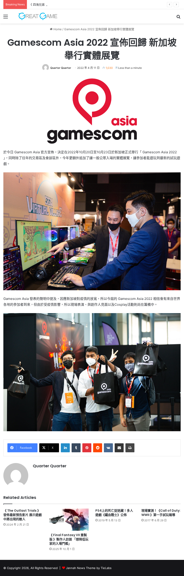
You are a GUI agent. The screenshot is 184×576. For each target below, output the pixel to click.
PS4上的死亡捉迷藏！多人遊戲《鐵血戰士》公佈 (114, 512)
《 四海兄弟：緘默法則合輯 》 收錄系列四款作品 (61, 4)
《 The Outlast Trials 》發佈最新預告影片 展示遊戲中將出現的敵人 (22, 514)
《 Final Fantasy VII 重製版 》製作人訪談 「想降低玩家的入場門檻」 (68, 539)
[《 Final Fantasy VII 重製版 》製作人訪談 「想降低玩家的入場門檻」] (69, 520)
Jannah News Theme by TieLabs (89, 568)
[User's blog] (36, 16)
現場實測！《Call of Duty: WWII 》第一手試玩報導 (160, 512)
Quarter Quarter (60, 67)
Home (57, 29)
